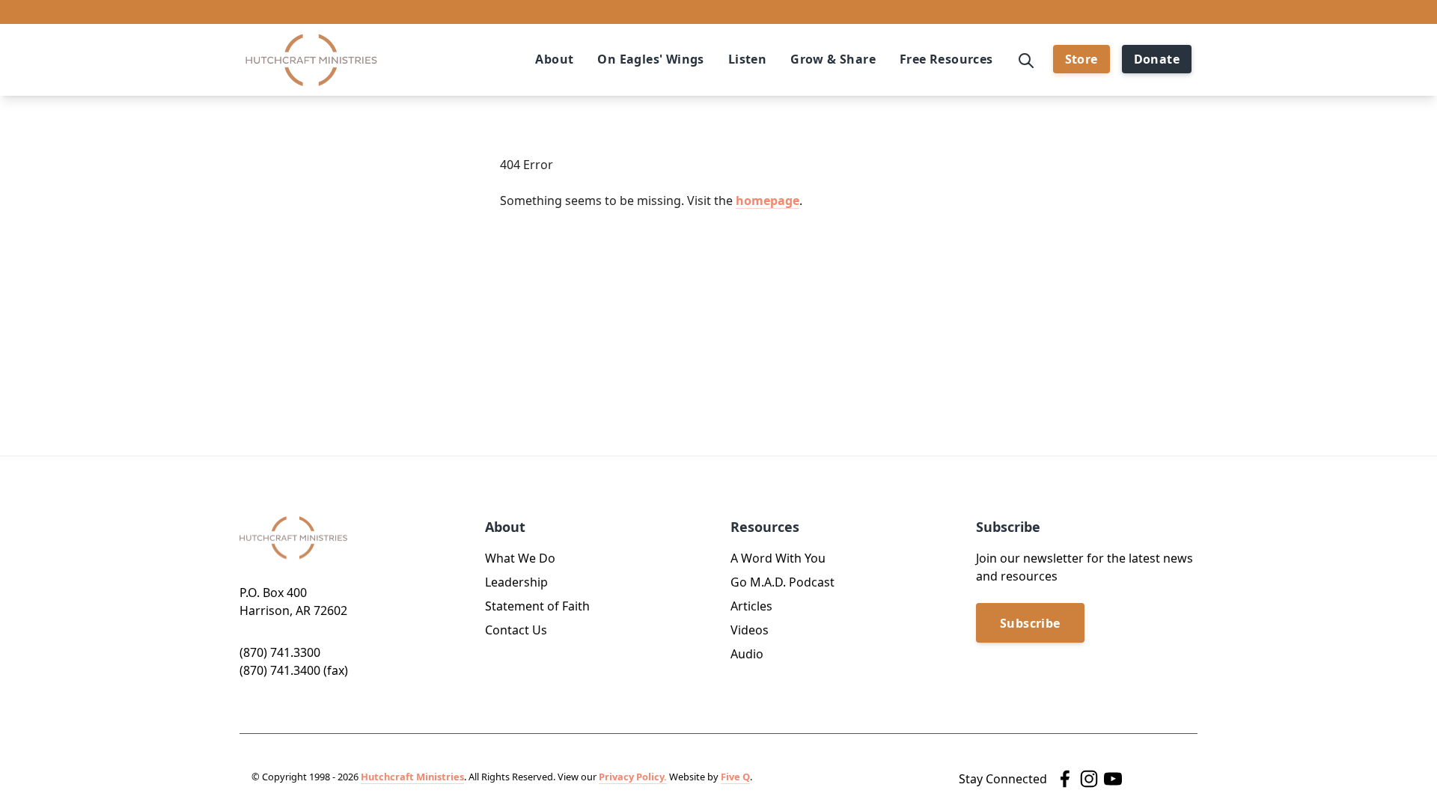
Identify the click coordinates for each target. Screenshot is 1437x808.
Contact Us (516, 630)
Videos (749, 630)
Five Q (735, 776)
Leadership (516, 582)
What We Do (520, 558)
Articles (751, 606)
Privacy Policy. (633, 776)
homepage (767, 200)
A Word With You (778, 558)
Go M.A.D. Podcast (782, 582)
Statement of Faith (537, 606)
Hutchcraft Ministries (412, 776)
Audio (746, 654)
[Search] (1026, 59)
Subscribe (1030, 623)
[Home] (311, 60)
